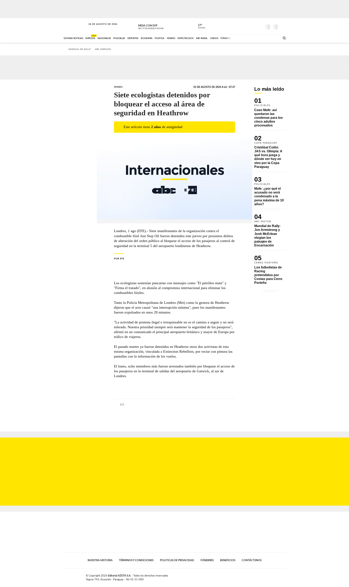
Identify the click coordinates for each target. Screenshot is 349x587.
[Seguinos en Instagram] (259, 26)
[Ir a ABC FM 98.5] (272, 37)
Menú (283, 26)
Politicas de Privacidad (177, 560)
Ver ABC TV (158, 26)
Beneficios (227, 560)
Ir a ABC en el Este (99, 28)
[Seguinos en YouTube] (253, 26)
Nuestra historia (100, 560)
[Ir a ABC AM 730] (256, 37)
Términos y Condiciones (136, 560)
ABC (74, 26)
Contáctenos (252, 560)
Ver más (270, 114)
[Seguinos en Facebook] (241, 26)
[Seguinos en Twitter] (247, 26)
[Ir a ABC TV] (245, 37)
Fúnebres (207, 560)
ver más (199, 26)
